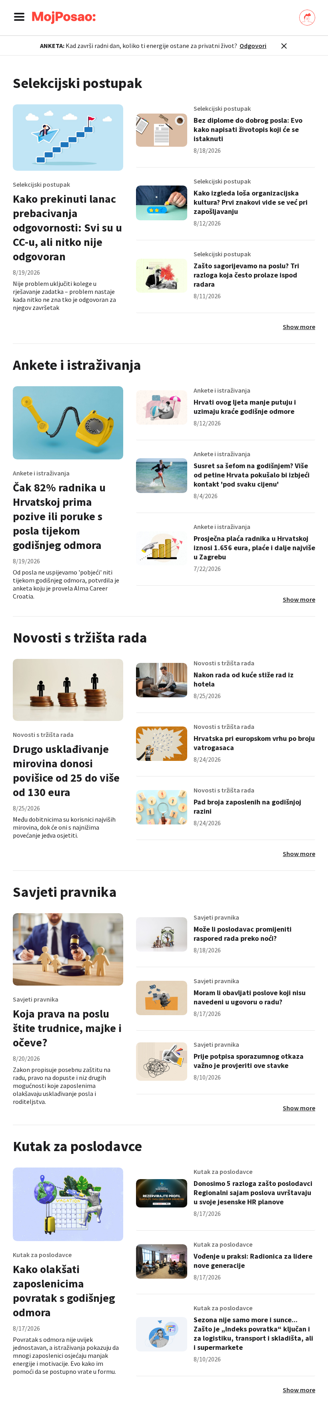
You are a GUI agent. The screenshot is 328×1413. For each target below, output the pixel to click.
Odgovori (253, 46)
